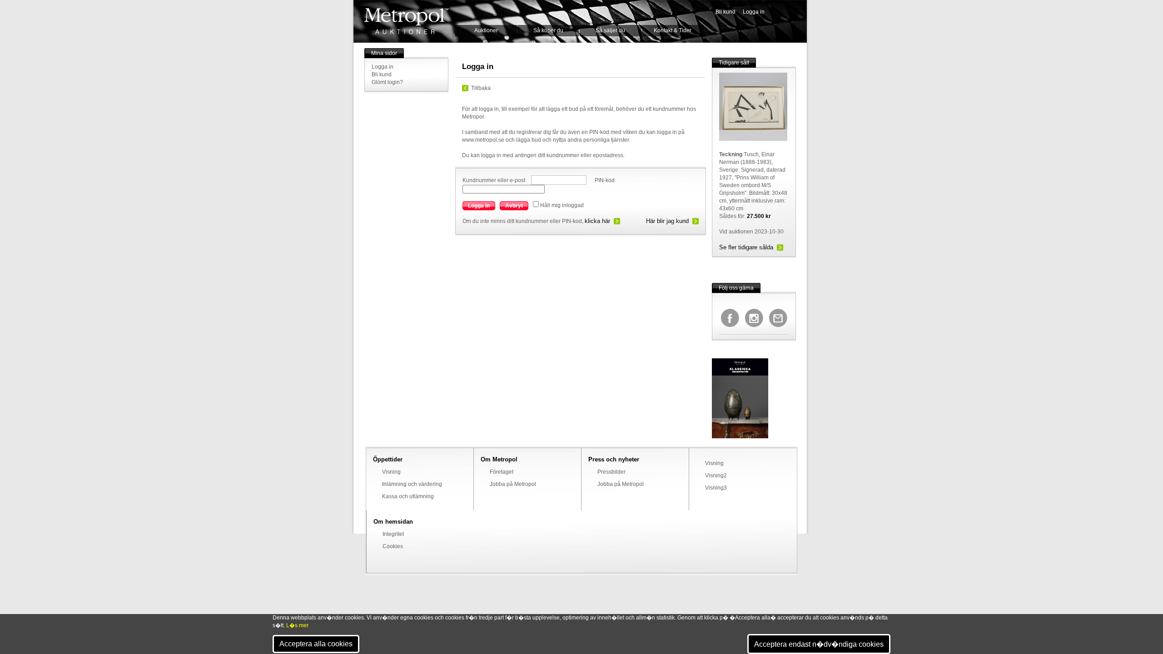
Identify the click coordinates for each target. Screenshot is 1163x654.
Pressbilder (611, 472)
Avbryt (514, 206)
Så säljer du (610, 30)
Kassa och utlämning (408, 496)
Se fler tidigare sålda (746, 247)
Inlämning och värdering (412, 484)
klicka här (597, 221)
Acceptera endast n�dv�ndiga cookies (819, 644)
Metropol (406, 21)
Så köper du (548, 30)
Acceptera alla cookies (316, 644)
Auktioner (486, 30)
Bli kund (726, 12)
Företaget (501, 472)
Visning (391, 472)
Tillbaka (481, 88)
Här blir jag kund (667, 221)
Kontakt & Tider (672, 30)
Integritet (393, 534)
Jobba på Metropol (513, 484)
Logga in (754, 12)
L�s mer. (297, 625)
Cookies (393, 546)
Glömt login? (387, 82)
